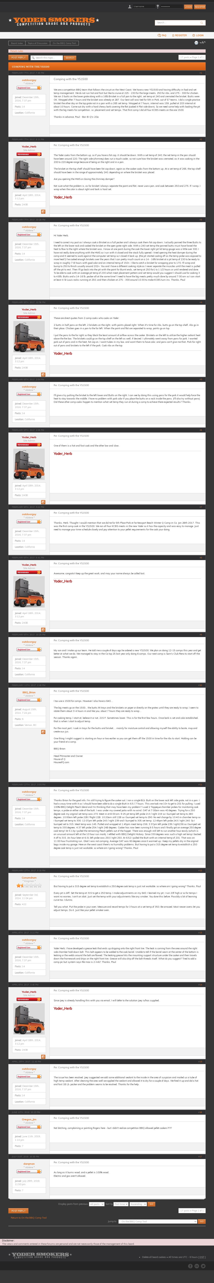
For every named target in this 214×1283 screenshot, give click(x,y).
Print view (196, 43)
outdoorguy (29, 80)
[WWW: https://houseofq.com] (43, 732)
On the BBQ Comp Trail (64, 43)
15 (201, 1061)
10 (201, 685)
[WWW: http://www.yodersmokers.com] (43, 212)
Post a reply (14, 56)
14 (201, 984)
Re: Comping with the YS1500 (71, 145)
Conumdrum (29, 877)
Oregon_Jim (29, 1119)
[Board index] (55, 19)
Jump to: (112, 1221)
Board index (17, 43)
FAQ (163, 35)
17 (201, 1156)
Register (200, 7)
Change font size (203, 43)
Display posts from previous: (73, 1203)
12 (201, 870)
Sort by (109, 1203)
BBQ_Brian (29, 692)
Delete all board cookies (154, 1257)
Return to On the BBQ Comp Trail (29, 1217)
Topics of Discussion (37, 43)
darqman (29, 1163)
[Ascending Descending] (143, 1203)
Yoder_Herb (29, 146)
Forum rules (16, 51)
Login (200, 35)
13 (201, 932)
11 (201, 784)
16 (201, 1112)
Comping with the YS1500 (30, 66)
